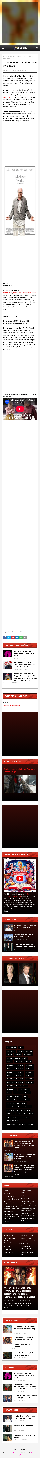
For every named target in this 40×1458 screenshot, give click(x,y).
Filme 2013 (10, 1072)
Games (9, 1093)
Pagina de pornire (9, 56)
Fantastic (9, 1062)
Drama (17, 1058)
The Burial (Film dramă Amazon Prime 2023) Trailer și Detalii (25, 1397)
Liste (25, 1096)
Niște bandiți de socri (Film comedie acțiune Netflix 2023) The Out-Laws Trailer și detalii (25, 664)
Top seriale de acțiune (11, 1199)
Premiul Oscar (11, 1107)
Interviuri (18, 1096)
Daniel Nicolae (9, 70)
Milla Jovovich (11, 1100)
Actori (20, 1048)
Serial (8, 1114)
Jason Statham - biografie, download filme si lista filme (24, 945)
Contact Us (23, 1449)
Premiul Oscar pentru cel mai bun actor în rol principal (11, 1216)
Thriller (30, 1114)
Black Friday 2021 (9, 1246)
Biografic (9, 1055)
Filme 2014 (19, 1072)
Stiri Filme (7, 1193)
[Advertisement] (20, 22)
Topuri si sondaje (12, 1117)
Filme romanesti (24, 1089)
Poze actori (10, 1103)
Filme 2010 (10, 1068)
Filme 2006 (28, 1062)
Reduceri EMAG (24, 1244)
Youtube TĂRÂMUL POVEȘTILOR (17, 895)
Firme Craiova (8, 1252)
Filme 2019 (10, 1079)
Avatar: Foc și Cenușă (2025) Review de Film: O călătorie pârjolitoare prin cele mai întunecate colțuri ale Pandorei (24, 1169)
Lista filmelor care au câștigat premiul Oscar (28, 1214)
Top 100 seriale (26, 1198)
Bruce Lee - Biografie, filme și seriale (24, 1436)
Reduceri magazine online (27, 1253)
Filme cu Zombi (9, 1196)
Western (30, 1124)
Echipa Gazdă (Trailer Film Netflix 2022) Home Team (23, 936)
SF (13, 1114)
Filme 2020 (19, 1079)
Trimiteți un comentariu (11, 706)
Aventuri (29, 1051)
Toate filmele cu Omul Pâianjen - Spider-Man (11, 1208)
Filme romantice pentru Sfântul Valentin (28, 1210)
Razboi (20, 1107)
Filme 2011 (19, 1068)
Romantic (19, 56)
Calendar (8, 1249)
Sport (18, 1114)
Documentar (28, 1055)
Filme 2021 (29, 1079)
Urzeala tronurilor (12, 1121)
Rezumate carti (9, 1235)
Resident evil (11, 1110)
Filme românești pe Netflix (10, 1203)
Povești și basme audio (28, 1241)
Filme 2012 (29, 1068)
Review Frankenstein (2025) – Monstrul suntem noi (24, 1354)
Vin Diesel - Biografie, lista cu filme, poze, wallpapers (25, 926)
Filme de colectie (21, 1086)
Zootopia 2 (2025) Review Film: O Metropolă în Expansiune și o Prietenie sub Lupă (25, 1156)
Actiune (13, 1048)
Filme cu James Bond (27, 1201)
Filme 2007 (10, 1065)
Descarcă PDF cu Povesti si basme (26, 1247)
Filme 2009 (18, 632)
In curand (10, 1096)
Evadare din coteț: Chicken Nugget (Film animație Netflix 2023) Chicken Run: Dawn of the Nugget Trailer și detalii (25, 677)
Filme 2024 (29, 1082)
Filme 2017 (19, 1075)
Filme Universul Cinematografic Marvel (28, 1205)
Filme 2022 (10, 1082)
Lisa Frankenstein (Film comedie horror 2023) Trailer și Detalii (25, 653)
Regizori (28, 1107)
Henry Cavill (17, 293)
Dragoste (10, 1058)
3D (7, 1048)
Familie (24, 1058)
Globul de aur (18, 1093)
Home (6, 1191)
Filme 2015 (29, 1072)
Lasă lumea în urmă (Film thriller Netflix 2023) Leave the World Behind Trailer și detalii (25, 1387)
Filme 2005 (18, 1062)
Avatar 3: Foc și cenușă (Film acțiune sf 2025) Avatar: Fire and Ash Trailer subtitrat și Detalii (24, 1144)
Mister (20, 1100)
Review (19, 1110)
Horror (27, 1093)
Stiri (24, 1114)
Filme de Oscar (11, 1089)
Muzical (27, 1100)
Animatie (21, 1051)
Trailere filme (24, 1117)
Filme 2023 (19, 1082)
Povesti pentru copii (27, 1235)
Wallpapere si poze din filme (16, 1124)
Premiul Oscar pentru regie (28, 1219)
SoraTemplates (15, 1453)
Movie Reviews (26, 1238)
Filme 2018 (29, 1075)
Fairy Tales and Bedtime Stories (9, 1242)
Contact (6, 1221)
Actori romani (11, 1051)
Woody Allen (7, 293)
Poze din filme (21, 1103)
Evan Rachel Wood (29, 293)
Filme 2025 (10, 1086)
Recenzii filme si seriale (26, 1192)
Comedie (11, 632)
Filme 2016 (10, 1075)
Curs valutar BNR (9, 1238)
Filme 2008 (19, 1065)
